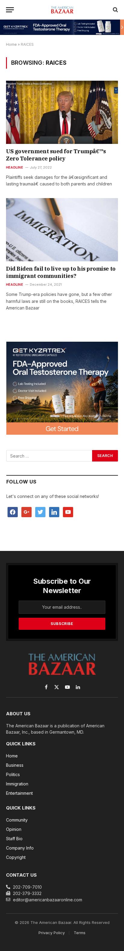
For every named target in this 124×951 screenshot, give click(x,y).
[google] (26, 511)
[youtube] (68, 511)
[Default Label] (54, 511)
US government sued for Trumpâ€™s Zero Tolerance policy (56, 155)
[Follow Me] (40, 511)
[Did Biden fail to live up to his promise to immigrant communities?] (62, 229)
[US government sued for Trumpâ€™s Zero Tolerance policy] (62, 112)
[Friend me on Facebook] (13, 511)
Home (11, 44)
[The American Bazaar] (62, 9)
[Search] (115, 10)
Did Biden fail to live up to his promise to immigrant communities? (61, 272)
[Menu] (10, 10)
